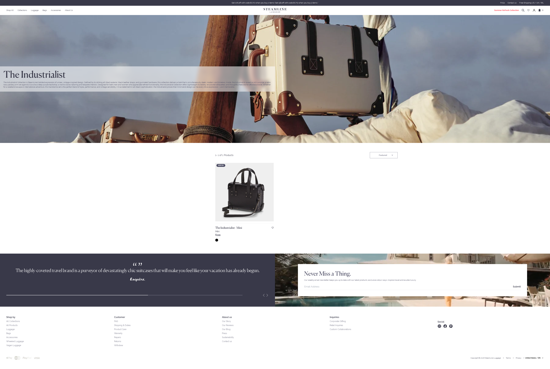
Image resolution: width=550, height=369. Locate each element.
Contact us (512, 3)
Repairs (117, 337)
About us (227, 317)
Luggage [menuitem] (35, 10)
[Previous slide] (263, 295)
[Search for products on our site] (523, 10)
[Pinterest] (451, 326)
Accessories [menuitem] (56, 10)
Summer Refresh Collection (506, 10)
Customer (119, 317)
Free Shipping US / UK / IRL (531, 3)
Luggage (10, 329)
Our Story (226, 321)
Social (441, 321)
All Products (12, 325)
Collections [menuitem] (22, 10)
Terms (508, 358)
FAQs (502, 3)
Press (224, 333)
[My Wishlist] (528, 10)
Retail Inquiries (336, 325)
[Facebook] (445, 326)
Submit (517, 286)
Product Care (120, 329)
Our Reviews (228, 325)
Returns (117, 341)
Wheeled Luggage (15, 341)
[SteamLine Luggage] (275, 10)
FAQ (116, 321)
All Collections (13, 321)
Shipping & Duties (122, 325)
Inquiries (334, 317)
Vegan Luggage (13, 345)
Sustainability (228, 337)
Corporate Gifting (338, 321)
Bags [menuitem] (45, 10)
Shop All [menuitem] (10, 10)
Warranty (118, 333)
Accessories (12, 337)
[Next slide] (267, 295)
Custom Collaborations (340, 329)
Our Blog (226, 329)
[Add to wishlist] (273, 228)
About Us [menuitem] (69, 10)
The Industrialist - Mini (228, 228)
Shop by (10, 317)
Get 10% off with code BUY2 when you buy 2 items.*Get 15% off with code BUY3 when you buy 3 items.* (275, 3)
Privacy (518, 358)
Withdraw (118, 345)
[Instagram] (439, 326)
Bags (8, 333)
